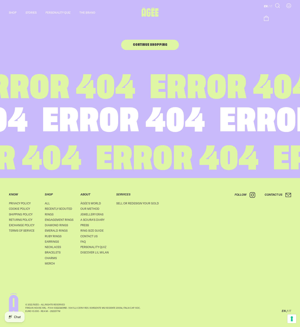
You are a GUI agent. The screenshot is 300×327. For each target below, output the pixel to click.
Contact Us (89, 236)
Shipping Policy (21, 214)
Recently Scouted (58, 208)
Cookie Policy (19, 208)
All (47, 203)
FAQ (83, 241)
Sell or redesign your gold (137, 203)
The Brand (87, 12)
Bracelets (52, 252)
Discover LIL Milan (94, 252)
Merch (50, 263)
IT (271, 6)
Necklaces (53, 247)
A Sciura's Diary (92, 219)
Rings (49, 214)
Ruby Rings (53, 236)
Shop (12, 12)
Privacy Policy (20, 203)
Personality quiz (58, 12)
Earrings (52, 241)
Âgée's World (90, 203)
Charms (51, 258)
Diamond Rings (56, 225)
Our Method (89, 208)
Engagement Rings (59, 219)
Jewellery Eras (91, 214)
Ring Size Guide (92, 230)
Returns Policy (20, 219)
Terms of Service (21, 230)
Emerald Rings (56, 230)
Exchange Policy (21, 225)
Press (84, 225)
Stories (31, 12)
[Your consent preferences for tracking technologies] (291, 318)
